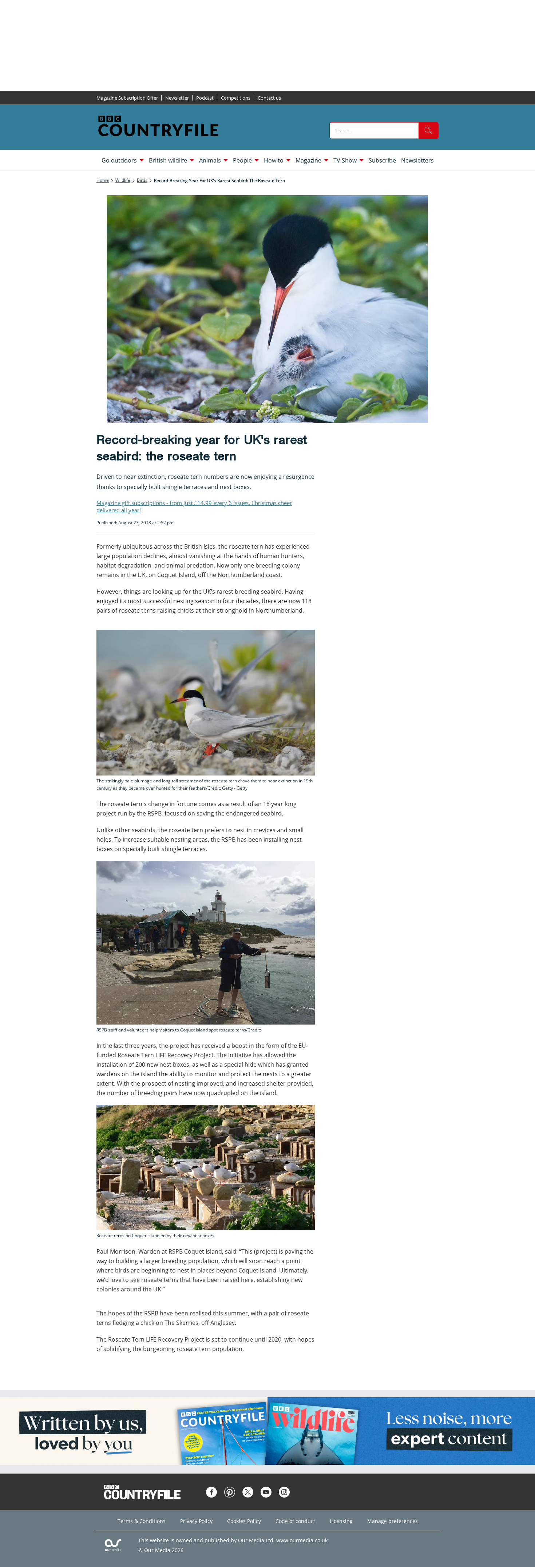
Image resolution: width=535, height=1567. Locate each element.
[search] (428, 130)
